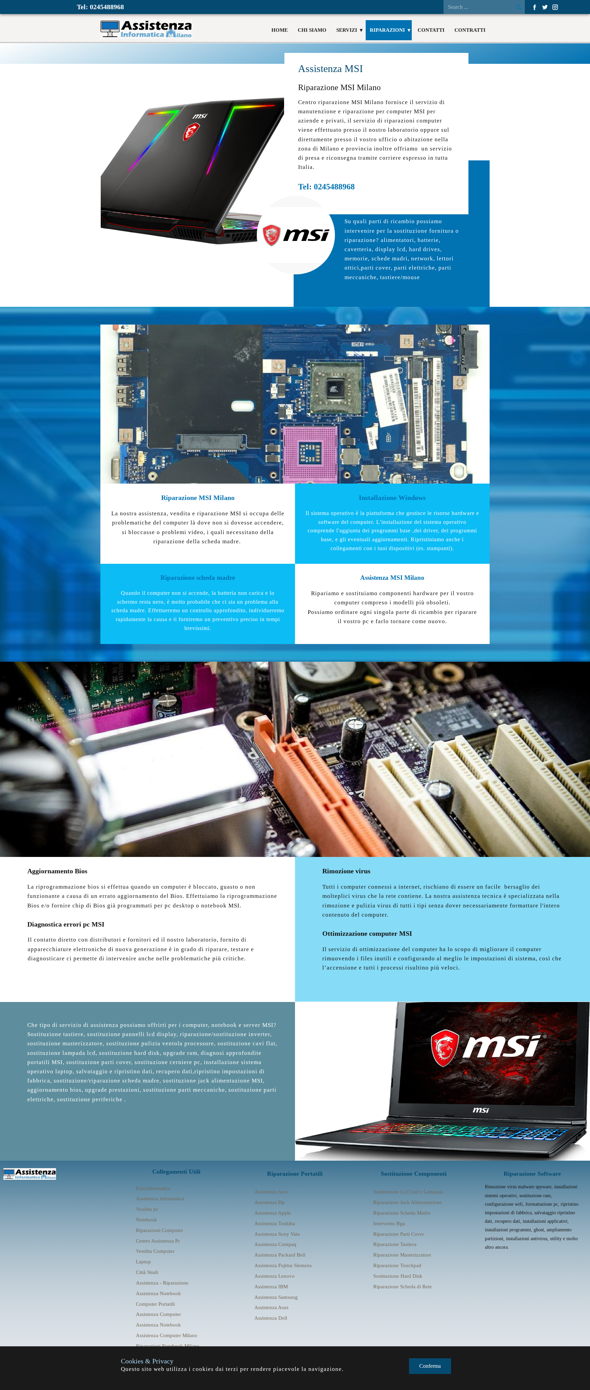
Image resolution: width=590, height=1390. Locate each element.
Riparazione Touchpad (397, 1265)
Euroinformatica (153, 1188)
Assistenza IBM (271, 1286)
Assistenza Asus (271, 1307)
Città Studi (147, 1272)
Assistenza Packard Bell (279, 1255)
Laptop (143, 1261)
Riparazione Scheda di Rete (402, 1286)
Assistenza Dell (270, 1318)
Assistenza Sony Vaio (277, 1234)
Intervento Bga (389, 1223)
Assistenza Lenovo (274, 1276)
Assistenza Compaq (275, 1244)
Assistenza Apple (272, 1213)
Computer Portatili (155, 1304)
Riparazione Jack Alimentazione (407, 1202)
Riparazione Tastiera (395, 1244)
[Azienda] (146, 29)
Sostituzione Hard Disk (397, 1276)
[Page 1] (29, 1174)
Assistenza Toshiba (274, 1223)
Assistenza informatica (160, 1198)
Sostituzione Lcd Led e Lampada (408, 1191)
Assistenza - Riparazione (162, 1283)
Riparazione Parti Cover (398, 1234)
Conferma (430, 1366)
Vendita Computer (155, 1251)
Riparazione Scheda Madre (402, 1213)
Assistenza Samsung (276, 1297)
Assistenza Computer (158, 1314)
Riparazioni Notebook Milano (167, 1346)
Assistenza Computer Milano (166, 1335)
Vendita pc (147, 1209)
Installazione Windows (392, 497)
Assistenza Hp (269, 1202)
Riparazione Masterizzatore (402, 1255)
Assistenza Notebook (158, 1293)
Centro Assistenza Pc (158, 1241)
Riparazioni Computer (159, 1230)
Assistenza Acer (271, 1191)
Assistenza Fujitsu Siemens (283, 1265)
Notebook (146, 1219)
